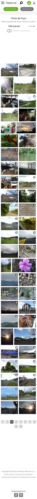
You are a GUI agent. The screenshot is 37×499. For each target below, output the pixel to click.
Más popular (14, 26)
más (31, 26)
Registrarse (27, 9)
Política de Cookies (9, 477)
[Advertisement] (18, 48)
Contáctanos (24, 477)
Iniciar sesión (10, 9)
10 (21, 426)
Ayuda (33, 477)
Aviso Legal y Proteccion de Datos (18, 474)
